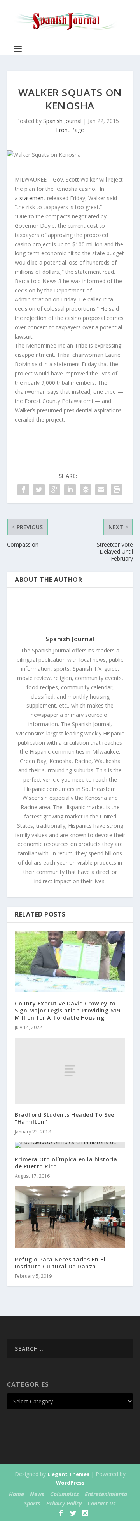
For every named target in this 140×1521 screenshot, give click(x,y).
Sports (32, 1503)
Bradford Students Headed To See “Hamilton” (64, 1118)
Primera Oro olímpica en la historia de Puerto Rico (66, 1163)
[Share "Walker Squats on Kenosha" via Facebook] (23, 489)
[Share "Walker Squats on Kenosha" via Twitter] (39, 489)
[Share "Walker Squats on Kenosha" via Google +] (54, 489)
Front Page (70, 129)
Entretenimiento (106, 1494)
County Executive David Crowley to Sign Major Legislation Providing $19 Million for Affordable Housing (67, 1010)
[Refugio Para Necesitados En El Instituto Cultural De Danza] (70, 1217)
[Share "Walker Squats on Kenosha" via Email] (101, 489)
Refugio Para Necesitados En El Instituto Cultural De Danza (60, 1263)
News (37, 1494)
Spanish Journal (62, 121)
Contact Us (102, 1503)
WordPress (70, 1482)
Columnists (64, 1494)
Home (16, 1494)
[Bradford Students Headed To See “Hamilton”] (70, 1071)
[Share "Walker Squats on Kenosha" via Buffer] (85, 489)
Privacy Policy (64, 1503)
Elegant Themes (68, 1474)
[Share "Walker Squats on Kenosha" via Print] (116, 489)
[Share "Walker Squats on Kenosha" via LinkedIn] (70, 489)
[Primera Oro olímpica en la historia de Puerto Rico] (70, 1145)
